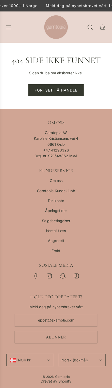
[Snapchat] (63, 276)
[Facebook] (35, 276)
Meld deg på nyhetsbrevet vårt (75, 5)
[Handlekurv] (102, 27)
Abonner (56, 337)
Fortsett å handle (56, 90)
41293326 (60, 150)
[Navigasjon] (8, 27)
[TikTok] (76, 276)
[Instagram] (49, 276)
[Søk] (90, 27)
